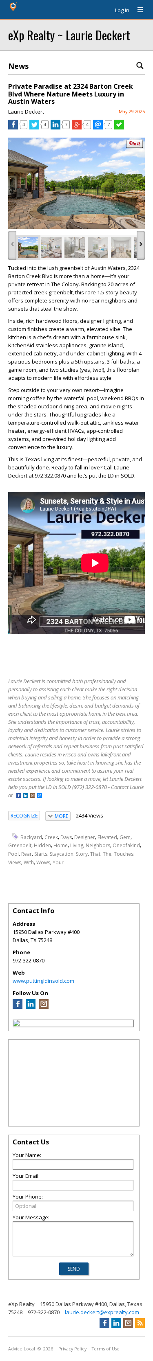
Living (76, 845)
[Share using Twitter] (34, 127)
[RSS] (140, 1323)
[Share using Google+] (77, 127)
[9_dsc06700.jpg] (98, 247)
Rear (26, 853)
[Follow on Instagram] (32, 796)
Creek (51, 836)
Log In (122, 10)
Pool (13, 853)
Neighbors (98, 845)
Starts (40, 853)
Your (58, 862)
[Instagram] (44, 1006)
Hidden (42, 845)
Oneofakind (126, 845)
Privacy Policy (72, 1349)
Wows (43, 862)
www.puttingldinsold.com (43, 980)
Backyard (31, 836)
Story (82, 853)
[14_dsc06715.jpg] (121, 247)
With (29, 862)
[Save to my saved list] (119, 127)
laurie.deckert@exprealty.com (102, 1312)
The (107, 853)
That (95, 853)
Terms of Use (106, 1349)
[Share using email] (98, 127)
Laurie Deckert (26, 111)
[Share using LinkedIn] (55, 127)
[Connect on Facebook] (18, 796)
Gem (125, 836)
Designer (84, 836)
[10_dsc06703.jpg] (75, 247)
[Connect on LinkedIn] (25, 796)
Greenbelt (19, 845)
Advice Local (21, 1349)
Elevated (107, 836)
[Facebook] (17, 1006)
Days (66, 836)
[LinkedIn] (30, 1006)
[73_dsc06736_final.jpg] (51, 247)
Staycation (61, 853)
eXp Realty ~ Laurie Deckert (69, 35)
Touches (123, 853)
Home (60, 845)
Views (14, 862)
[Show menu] (137, 10)
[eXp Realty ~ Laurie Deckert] (16, 1024)
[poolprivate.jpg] (28, 247)
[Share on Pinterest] (134, 146)
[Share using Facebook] (13, 127)
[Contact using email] (39, 796)
